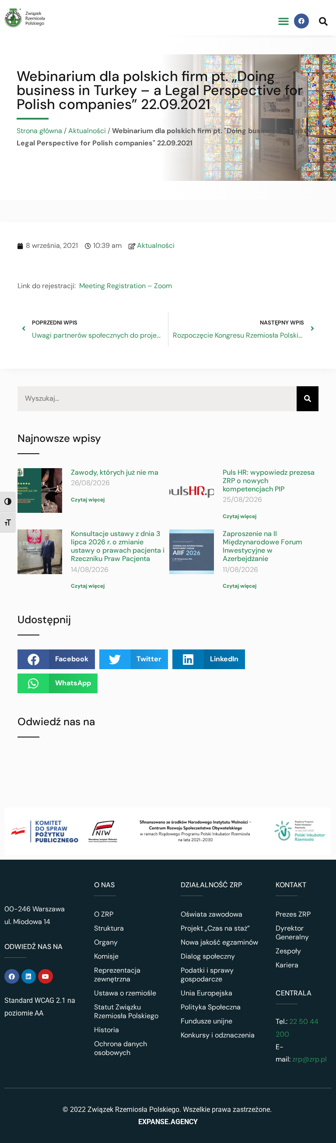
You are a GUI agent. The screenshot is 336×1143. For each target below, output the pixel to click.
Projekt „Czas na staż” (215, 928)
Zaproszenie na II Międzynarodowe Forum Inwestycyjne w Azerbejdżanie (262, 546)
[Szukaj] (307, 398)
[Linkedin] (28, 976)
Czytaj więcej (88, 499)
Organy (106, 942)
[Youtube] (45, 976)
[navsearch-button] (323, 21)
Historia (106, 1029)
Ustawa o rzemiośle (125, 993)
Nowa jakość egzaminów (219, 942)
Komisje (106, 956)
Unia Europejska (206, 993)
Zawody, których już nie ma (114, 472)
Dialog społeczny (208, 956)
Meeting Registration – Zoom (125, 285)
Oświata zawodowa (211, 914)
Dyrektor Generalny (292, 933)
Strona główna (39, 130)
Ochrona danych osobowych (120, 1048)
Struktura (109, 928)
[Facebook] (301, 21)
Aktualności (87, 130)
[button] (283, 21)
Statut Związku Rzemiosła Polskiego (126, 1011)
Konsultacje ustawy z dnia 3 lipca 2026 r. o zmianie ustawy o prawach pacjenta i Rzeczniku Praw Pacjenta (117, 546)
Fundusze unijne (206, 1021)
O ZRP (103, 914)
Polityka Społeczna (211, 1007)
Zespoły (288, 951)
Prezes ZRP (293, 914)
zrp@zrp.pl (309, 1059)
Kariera (287, 965)
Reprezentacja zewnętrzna (117, 975)
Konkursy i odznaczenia (218, 1035)
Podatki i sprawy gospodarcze (207, 975)
